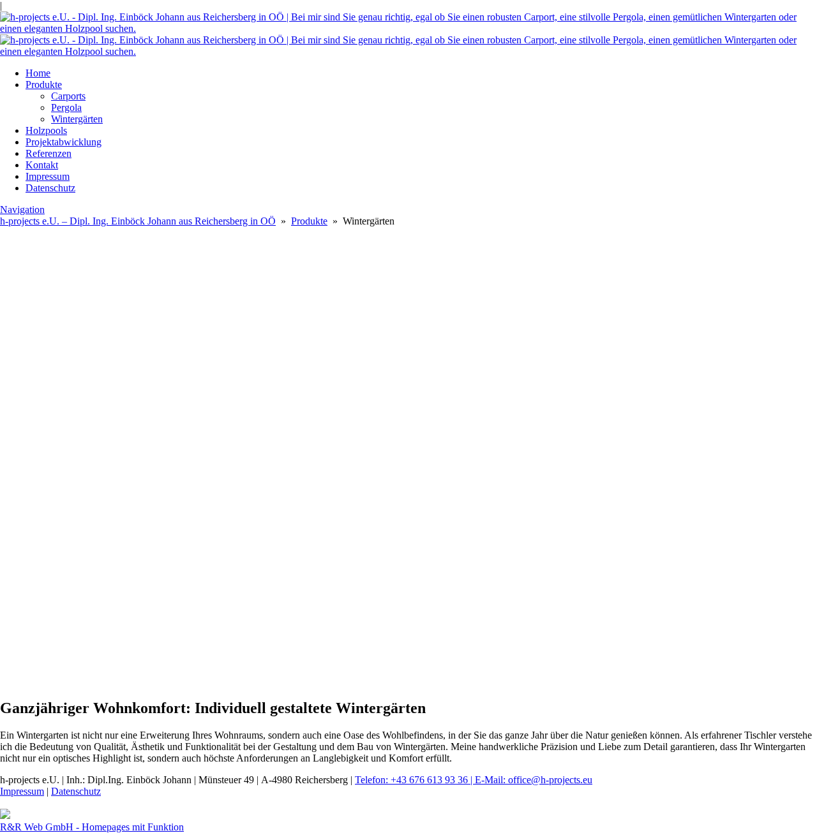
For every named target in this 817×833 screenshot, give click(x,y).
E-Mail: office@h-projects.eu (533, 779)
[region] (408, 627)
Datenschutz (50, 187)
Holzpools (46, 130)
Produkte (44, 84)
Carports (68, 96)
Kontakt (42, 164)
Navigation (22, 209)
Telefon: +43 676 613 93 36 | (415, 779)
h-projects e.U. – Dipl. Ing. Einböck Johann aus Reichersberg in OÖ (138, 221)
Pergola (66, 107)
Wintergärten (77, 119)
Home (38, 73)
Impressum (48, 176)
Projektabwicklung (63, 141)
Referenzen (48, 153)
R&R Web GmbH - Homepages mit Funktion (92, 827)
